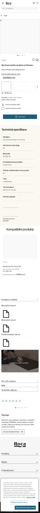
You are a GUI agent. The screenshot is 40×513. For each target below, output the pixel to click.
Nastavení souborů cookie (18, 502)
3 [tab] (22, 55)
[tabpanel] (20, 36)
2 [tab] (20, 55)
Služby (4, 462)
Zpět (5, 15)
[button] (3, 8)
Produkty (5, 454)
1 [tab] (18, 55)
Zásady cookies (30, 497)
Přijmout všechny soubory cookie (25, 507)
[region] (20, 494)
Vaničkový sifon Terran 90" (12, 266)
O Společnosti (7, 470)
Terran (5, 262)
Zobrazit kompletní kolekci (11, 432)
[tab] (20, 299)
